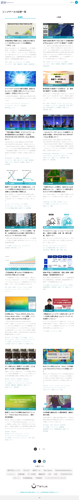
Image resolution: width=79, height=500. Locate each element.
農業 (51, 206)
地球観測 (57, 64)
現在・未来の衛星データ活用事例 (52, 107)
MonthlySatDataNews (63, 470)
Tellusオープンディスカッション (14, 433)
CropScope (46, 202)
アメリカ (19, 287)
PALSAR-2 (46, 425)
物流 (58, 250)
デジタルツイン (25, 103)
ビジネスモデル (25, 158)
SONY (48, 103)
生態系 (25, 64)
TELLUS (53, 103)
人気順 (58, 17)
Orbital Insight (47, 153)
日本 (29, 438)
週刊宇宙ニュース (10, 107)
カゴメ (65, 202)
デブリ (19, 289)
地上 (58, 248)
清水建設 (22, 162)
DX (44, 245)
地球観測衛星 (58, 429)
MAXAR (7, 379)
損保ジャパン (55, 157)
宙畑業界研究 (46, 287)
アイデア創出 (14, 337)
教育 (71, 105)
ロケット (17, 478)
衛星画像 (45, 109)
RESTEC (7, 431)
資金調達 (23, 105)
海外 (33, 438)
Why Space (48, 470)
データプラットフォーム (28, 339)
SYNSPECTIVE (66, 474)
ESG (6, 62)
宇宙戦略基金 (28, 478)
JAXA (9, 287)
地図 (26, 160)
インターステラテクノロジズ (55, 478)
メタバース (17, 105)
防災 (50, 109)
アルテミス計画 (27, 287)
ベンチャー (11, 474)
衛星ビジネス (69, 287)
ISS (6, 287)
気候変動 (70, 64)
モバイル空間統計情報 (11, 208)
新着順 (20, 17)
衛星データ (66, 107)
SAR (51, 425)
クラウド (17, 339)
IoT (51, 202)
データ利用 (26, 62)
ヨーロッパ (8, 291)
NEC (55, 202)
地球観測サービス (48, 429)
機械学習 (19, 64)
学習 (67, 105)
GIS (44, 103)
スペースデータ (15, 103)
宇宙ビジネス (8, 162)
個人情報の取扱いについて (33, 492)
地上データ (20, 160)
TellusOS (25, 379)
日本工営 (16, 162)
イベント (62, 153)
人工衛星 (7, 343)
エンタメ (7, 103)
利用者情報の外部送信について (50, 492)
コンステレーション (10, 289)
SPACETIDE (8, 158)
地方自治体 (62, 105)
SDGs (10, 62)
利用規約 (22, 492)
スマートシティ (53, 245)
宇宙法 (71, 285)
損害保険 (62, 157)
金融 (44, 289)
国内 (15, 64)
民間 (67, 157)
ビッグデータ (8, 64)
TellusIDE (19, 379)
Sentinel (60, 202)
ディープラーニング (18, 383)
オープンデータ (17, 62)
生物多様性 (31, 64)
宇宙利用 (7, 385)
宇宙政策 (39, 478)
